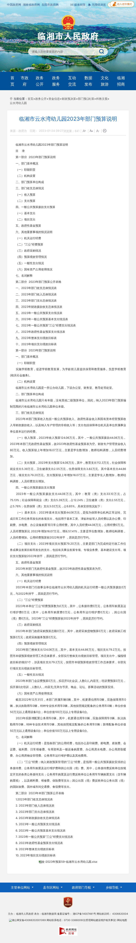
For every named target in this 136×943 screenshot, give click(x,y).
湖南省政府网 (31, 4)
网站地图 (122, 920)
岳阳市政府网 (50, 4)
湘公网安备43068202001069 (29, 920)
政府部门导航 (82, 887)
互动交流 (72, 80)
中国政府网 (14, 4)
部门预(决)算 (86, 98)
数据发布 (88, 80)
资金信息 (54, 98)
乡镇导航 (112, 887)
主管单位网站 (21, 887)
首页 (12, 80)
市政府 (25, 80)
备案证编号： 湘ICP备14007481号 (76, 913)
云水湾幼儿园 (18, 103)
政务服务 (56, 80)
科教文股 (101, 98)
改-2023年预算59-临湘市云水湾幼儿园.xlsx (69, 861)
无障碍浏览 (98, 4)
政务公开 (40, 80)
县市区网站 (51, 887)
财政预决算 (69, 98)
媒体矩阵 (79, 4)
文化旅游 (105, 80)
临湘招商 (121, 80)
